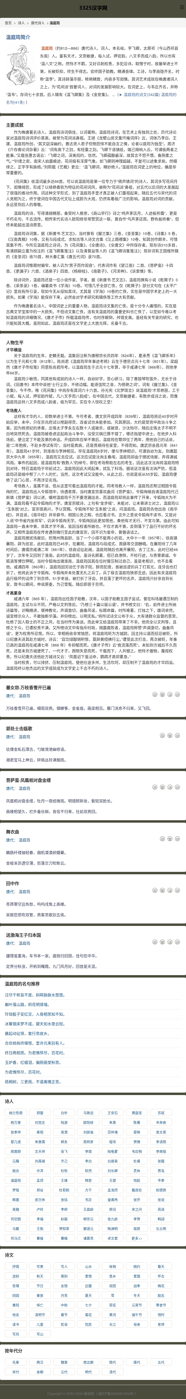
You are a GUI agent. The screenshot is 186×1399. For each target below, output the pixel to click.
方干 (88, 1189)
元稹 (15, 1160)
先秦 (15, 1362)
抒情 (15, 1266)
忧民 (88, 1324)
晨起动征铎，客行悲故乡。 (28, 1033)
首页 (8, 22)
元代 (64, 1371)
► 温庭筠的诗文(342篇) (139, 94)
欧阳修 (88, 1122)
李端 (40, 1218)
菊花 (88, 1314)
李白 (88, 1160)
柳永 (64, 1141)
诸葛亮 (88, 1238)
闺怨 (112, 1285)
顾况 (112, 1209)
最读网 (89, 1393)
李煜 (88, 1151)
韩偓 (15, 1199)
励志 (161, 1295)
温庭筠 (24, 695)
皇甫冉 (113, 1199)
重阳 (15, 1305)
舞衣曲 (12, 832)
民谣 (64, 1324)
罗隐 (15, 1189)
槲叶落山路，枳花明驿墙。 (28, 1004)
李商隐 (161, 1151)
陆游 (64, 1122)
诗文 (9, 1255)
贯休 (136, 1170)
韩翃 (161, 1218)
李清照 (161, 1141)
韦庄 (88, 1199)
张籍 (161, 1160)
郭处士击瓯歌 (19, 728)
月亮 (64, 1295)
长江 (112, 1324)
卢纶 (40, 1209)
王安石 (113, 1112)
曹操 (40, 1238)
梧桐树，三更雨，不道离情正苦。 (34, 1081)
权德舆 (161, 1189)
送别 (15, 1276)
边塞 (88, 1285)
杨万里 (16, 1122)
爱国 (136, 1276)
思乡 (112, 1276)
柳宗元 (88, 1218)
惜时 (161, 1314)
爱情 (88, 1276)
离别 (64, 1276)
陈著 (136, 1122)
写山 (40, 1333)
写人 (64, 1266)
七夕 (88, 1305)
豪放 (40, 1295)
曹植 (64, 1238)
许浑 (40, 1170)
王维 (64, 1180)
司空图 (16, 1218)
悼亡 (40, 1305)
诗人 (21, 22)
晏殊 (136, 1132)
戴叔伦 (137, 1189)
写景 (40, 1266)
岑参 (161, 1180)
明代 (88, 1371)
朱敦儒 (40, 1141)
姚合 (15, 1170)
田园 (15, 1295)
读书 (15, 1324)
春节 (64, 1314)
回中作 (12, 883)
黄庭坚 (137, 1112)
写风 (15, 1333)
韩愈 (88, 1180)
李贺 (136, 1218)
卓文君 (113, 1238)
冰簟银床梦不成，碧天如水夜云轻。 (36, 1024)
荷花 (112, 1305)
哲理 (15, 1285)
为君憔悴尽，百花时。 (24, 1072)
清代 (112, 1371)
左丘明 (161, 1228)
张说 (161, 1199)
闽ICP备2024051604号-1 (117, 1393)
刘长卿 (113, 1170)
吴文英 (161, 1132)
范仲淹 (113, 1132)
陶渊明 (113, 1228)
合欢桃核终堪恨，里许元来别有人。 (36, 1043)
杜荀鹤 (64, 1189)
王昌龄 (88, 1209)
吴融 (15, 1209)
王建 (112, 1180)
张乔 (136, 1199)
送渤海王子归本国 (23, 935)
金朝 (40, 1371)
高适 (161, 1209)
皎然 (88, 1170)
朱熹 (112, 1122)
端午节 (137, 1314)
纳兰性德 (16, 1112)
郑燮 (40, 1112)
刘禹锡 (40, 1160)
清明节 (40, 1314)
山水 (88, 1266)
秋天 (40, 1276)
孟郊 (40, 1180)
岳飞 (64, 1151)
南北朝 (88, 1362)
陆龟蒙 (113, 1151)
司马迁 (16, 1238)
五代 (161, 1362)
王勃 (40, 1228)
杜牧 (64, 1170)
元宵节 (137, 1305)
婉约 (136, 1266)
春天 (161, 1266)
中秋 (64, 1305)
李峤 (64, 1209)
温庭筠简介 (18, 37)
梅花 (161, 1285)
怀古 (161, 1276)
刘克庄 (40, 1122)
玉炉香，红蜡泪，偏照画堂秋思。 (34, 1062)
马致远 (88, 1112)
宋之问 (137, 1209)
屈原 (136, 1228)
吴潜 (64, 1132)
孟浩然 (113, 1189)
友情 (64, 1285)
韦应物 (137, 1151)
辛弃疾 (161, 1122)
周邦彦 (88, 1141)
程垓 (112, 1141)
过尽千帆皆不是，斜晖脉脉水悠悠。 (36, 995)
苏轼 (161, 1112)
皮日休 (40, 1199)
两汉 (40, 1362)
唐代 (10, 695)
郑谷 (40, 1189)
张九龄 (113, 1218)
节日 (40, 1285)
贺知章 (64, 1228)
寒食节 (161, 1305)
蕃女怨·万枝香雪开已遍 (28, 687)
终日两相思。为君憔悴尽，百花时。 (36, 1052)
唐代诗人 (38, 22)
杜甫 (136, 1160)
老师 (161, 1324)
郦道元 (88, 1228)
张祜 (64, 1199)
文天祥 (40, 1151)
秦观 (40, 1132)
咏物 (112, 1266)
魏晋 (64, 1362)
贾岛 (161, 1170)
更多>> (137, 1238)
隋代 (112, 1362)
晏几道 (16, 1141)
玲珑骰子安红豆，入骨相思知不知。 (36, 1014)
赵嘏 (64, 1218)
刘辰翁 (88, 1132)
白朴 (64, 1112)
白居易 (113, 1160)
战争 (136, 1285)
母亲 (136, 1324)
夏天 (88, 1295)
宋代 (15, 1371)
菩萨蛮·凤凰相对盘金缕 (28, 780)
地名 (15, 1314)
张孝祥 (16, 1132)
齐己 (64, 1160)
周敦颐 (16, 1151)
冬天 (136, 1295)
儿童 (40, 1324)
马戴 (15, 1228)
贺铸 (136, 1141)
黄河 (112, 1314)
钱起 (136, 1180)
